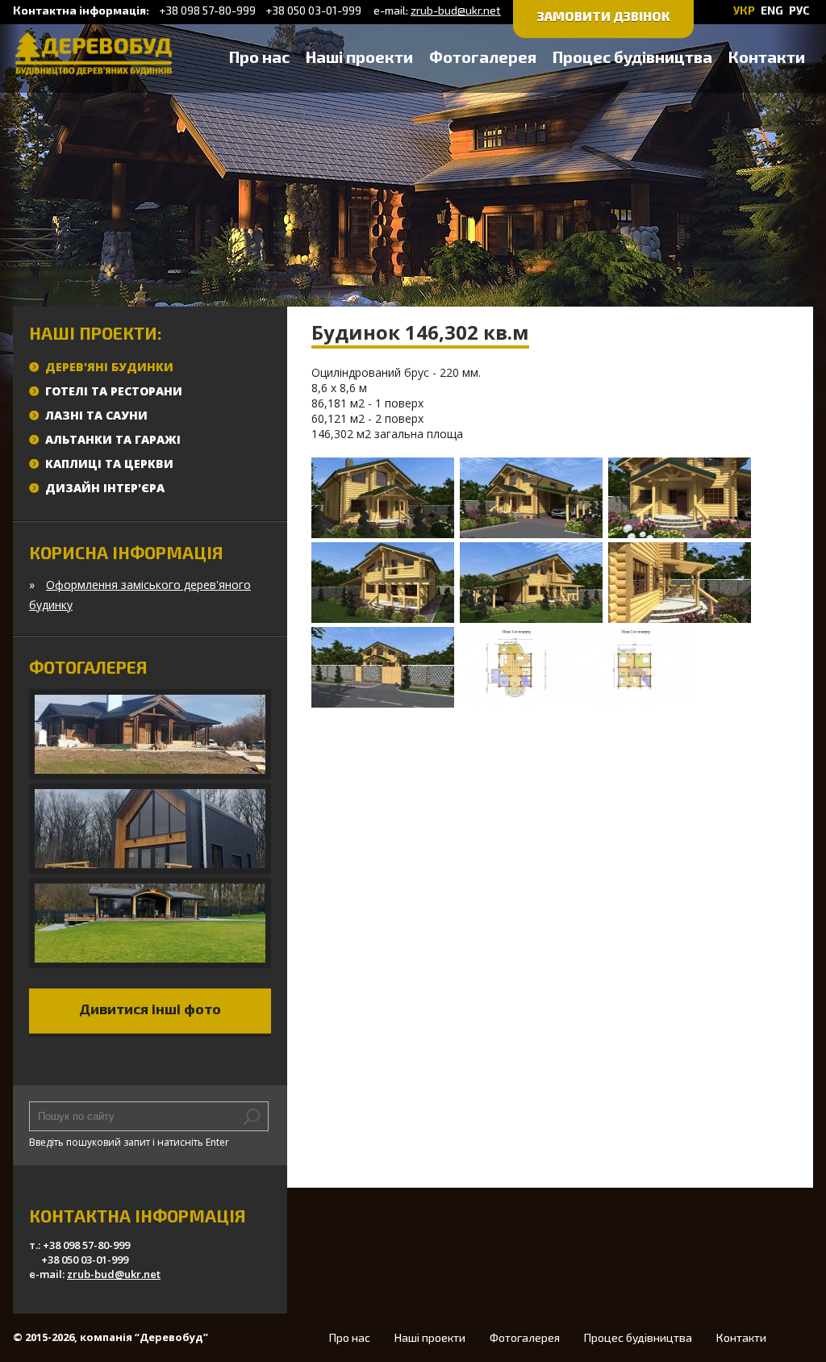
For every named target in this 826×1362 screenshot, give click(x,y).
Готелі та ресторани (113, 391)
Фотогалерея (482, 56)
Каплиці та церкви (109, 463)
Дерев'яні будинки (109, 366)
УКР (744, 10)
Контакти (766, 56)
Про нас (259, 56)
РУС (799, 10)
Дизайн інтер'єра (105, 487)
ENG (772, 10)
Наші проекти (359, 56)
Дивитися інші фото (150, 1008)
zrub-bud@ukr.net (456, 10)
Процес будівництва (632, 56)
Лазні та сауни (96, 415)
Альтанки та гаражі (113, 439)
